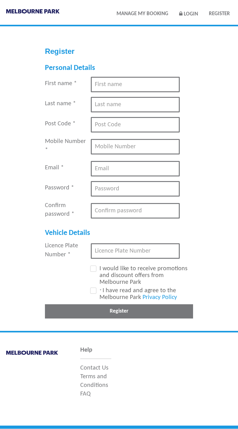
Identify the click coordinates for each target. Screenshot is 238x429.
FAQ (85, 394)
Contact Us (94, 368)
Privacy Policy (160, 297)
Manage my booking (142, 13)
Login (190, 14)
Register (219, 13)
